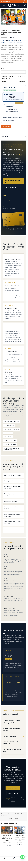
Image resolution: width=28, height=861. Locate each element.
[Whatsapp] (22, 857)
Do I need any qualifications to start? (11, 729)
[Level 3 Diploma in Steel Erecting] (20, 830)
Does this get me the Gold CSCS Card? (11, 743)
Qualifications (10, 27)
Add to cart (6, 126)
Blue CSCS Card (7, 842)
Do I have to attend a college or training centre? (11, 722)
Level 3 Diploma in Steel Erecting (20, 836)
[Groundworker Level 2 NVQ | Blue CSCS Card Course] (7, 830)
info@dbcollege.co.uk (5, 1)
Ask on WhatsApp (13, 793)
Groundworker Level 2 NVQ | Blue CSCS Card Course (7, 838)
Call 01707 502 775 (11, 187)
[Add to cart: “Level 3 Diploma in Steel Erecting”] (23, 828)
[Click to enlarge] (4, 21)
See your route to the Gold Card (12, 181)
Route (3, 69)
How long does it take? (10, 736)
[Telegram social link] (17, 818)
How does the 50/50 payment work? (12, 750)
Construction (11, 814)
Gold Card (18, 27)
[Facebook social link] (13, 818)
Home (2, 27)
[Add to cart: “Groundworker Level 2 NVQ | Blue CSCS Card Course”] (11, 828)
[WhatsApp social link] (23, 2)
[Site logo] (13, 5)
